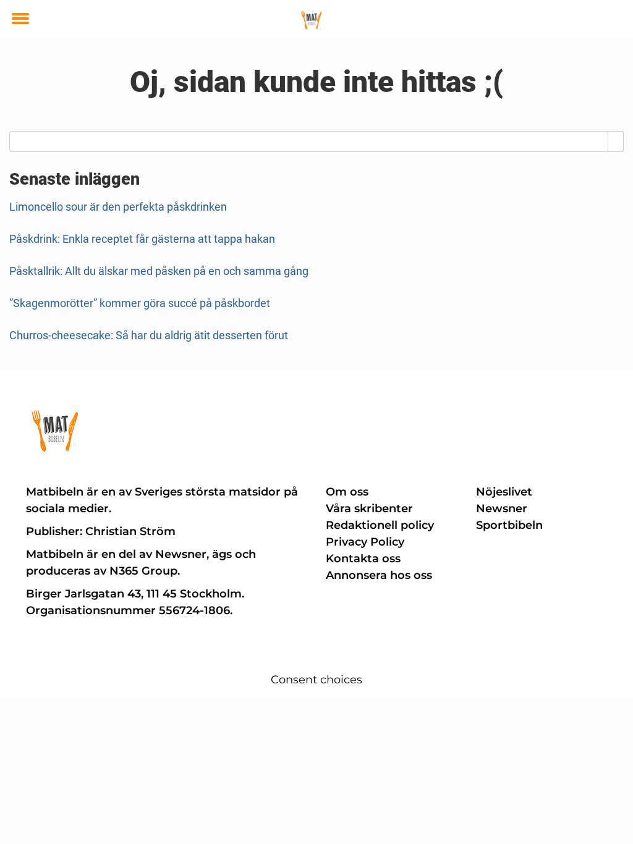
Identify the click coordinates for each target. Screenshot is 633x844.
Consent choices (316, 679)
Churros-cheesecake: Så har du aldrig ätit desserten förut (148, 335)
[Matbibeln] (311, 19)
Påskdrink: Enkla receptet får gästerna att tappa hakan (142, 238)
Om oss (347, 492)
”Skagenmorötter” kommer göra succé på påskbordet (139, 303)
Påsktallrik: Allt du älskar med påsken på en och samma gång (158, 270)
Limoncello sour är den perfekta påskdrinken (118, 206)
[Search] (616, 141)
